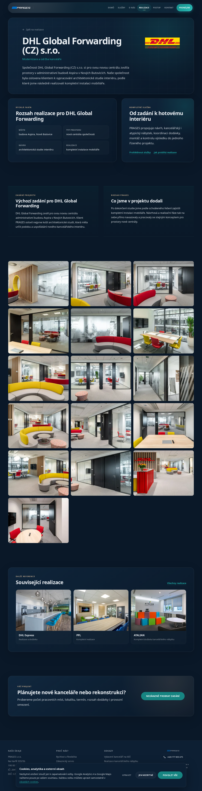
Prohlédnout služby (140, 152)
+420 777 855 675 (175, 757)
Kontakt (168, 7)
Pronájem (184, 7)
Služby (121, 7)
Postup (157, 7)
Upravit (126, 775)
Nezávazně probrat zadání (163, 696)
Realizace (144, 7)
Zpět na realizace (35, 29)
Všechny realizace (176, 583)
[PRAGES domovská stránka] (22, 7)
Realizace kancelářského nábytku (121, 761)
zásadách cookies (28, 781)
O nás (132, 7)
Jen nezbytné (146, 775)
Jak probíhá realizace (165, 152)
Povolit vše (170, 775)
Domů (111, 7)
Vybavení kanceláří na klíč (117, 756)
